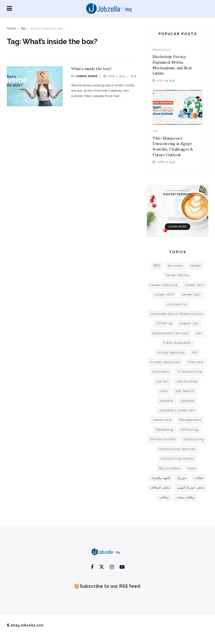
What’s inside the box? (47, 28)
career (195, 266)
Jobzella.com (31, 625)
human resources (165, 362)
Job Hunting (187, 381)
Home (11, 28)
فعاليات (198, 478)
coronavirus (177, 304)
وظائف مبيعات (185, 497)
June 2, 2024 (115, 76)
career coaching (163, 285)
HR (155, 131)
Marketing (164, 430)
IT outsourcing (189, 372)
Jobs (164, 391)
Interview (196, 362)
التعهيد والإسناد (160, 478)
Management (190, 420)
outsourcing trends (177, 458)
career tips (191, 294)
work (192, 468)
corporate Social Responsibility (177, 314)
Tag (23, 28)
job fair (162, 381)
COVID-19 (164, 323)
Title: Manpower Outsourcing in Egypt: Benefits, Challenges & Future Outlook (173, 146)
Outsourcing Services (177, 449)
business (175, 266)
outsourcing (193, 439)
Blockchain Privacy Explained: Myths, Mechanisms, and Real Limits (172, 65)
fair (199, 333)
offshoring (189, 430)
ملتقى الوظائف (160, 487)
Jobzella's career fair (177, 410)
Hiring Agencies (170, 352)
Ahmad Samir (86, 76)
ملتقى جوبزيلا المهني (190, 487)
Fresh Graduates (177, 343)
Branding (162, 50)
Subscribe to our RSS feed (110, 586)
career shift (164, 294)
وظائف (164, 497)
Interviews (161, 372)
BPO (156, 266)
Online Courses (163, 439)
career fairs (194, 285)
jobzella (166, 401)
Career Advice (177, 275)
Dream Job (189, 323)
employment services (170, 333)
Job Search (184, 391)
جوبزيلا (181, 478)
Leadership (162, 420)
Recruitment (169, 468)
